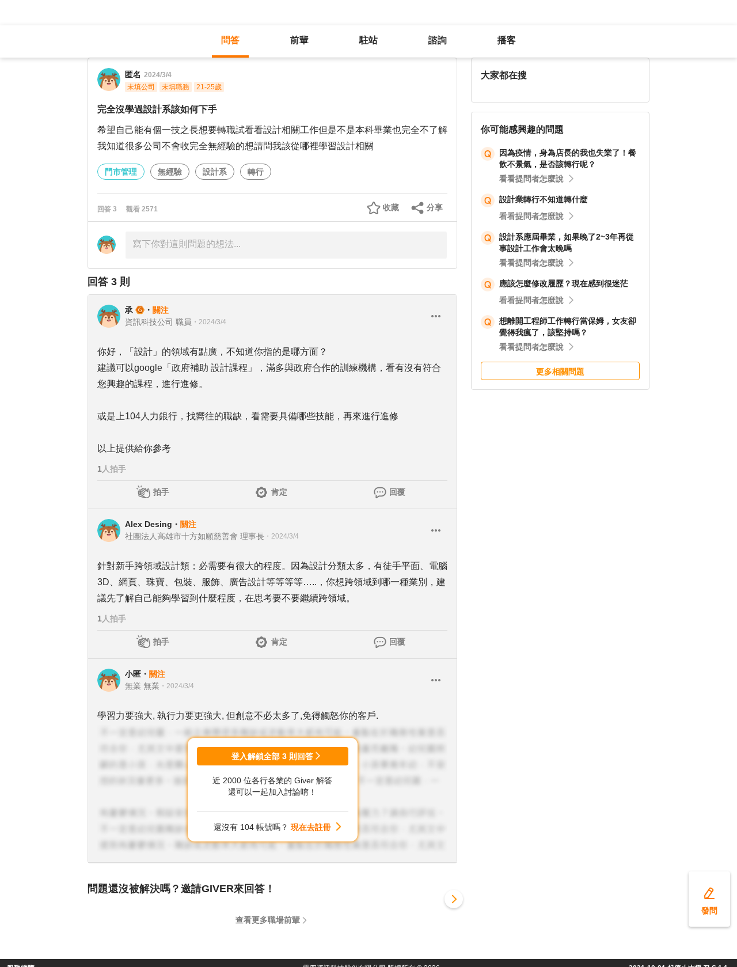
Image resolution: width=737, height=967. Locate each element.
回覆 (397, 491)
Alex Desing (148, 524)
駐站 (368, 40)
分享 (435, 207)
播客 (506, 40)
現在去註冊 (311, 827)
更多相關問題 (560, 371)
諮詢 (437, 40)
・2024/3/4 (209, 322)
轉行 (256, 171)
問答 (230, 40)
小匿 (133, 673)
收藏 (391, 207)
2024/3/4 (158, 75)
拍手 (161, 491)
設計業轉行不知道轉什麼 (544, 199)
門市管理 (121, 171)
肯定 (279, 491)
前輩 (299, 40)
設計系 (215, 171)
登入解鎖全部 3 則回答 (272, 756)
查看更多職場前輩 (267, 919)
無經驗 (170, 171)
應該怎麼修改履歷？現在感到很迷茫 (563, 283)
